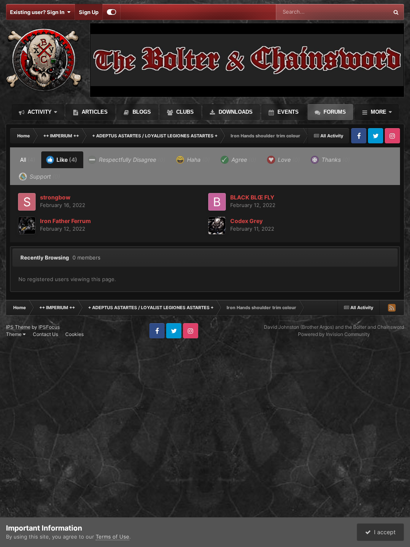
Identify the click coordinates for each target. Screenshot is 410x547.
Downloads (235, 112)
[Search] (396, 12)
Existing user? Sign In (38, 12)
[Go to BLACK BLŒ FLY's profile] (217, 202)
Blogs (141, 112)
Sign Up (88, 12)
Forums (334, 112)
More (378, 112)
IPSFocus (49, 327)
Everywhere (363, 12)
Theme (14, 334)
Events (287, 112)
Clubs (184, 112)
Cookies (74, 334)
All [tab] (27, 159)
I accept (383, 532)
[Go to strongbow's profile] (27, 202)
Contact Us (45, 334)
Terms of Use (112, 536)
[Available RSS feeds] (391, 307)
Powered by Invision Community (334, 334)
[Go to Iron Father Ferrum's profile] (27, 225)
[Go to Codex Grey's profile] (217, 225)
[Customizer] (111, 12)
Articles (94, 112)
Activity (39, 112)
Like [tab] (66, 159)
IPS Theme (18, 327)
